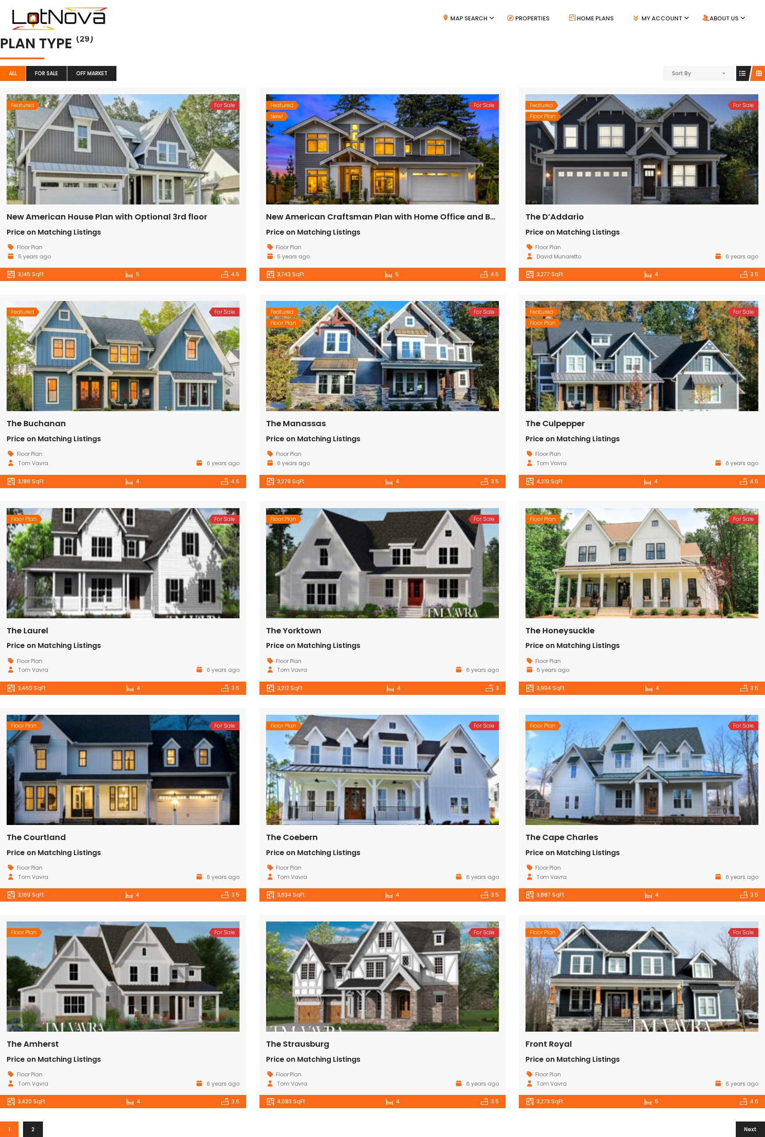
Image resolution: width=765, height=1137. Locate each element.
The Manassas (296, 423)
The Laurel (27, 630)
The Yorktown (293, 630)
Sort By (681, 73)
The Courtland (36, 837)
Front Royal (548, 1043)
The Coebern (292, 837)
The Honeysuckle (560, 630)
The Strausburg (297, 1043)
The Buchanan (36, 423)
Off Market (92, 73)
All (13, 73)
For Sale (46, 73)
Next (750, 1129)
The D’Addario (554, 216)
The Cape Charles (561, 837)
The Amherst (33, 1043)
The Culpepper (555, 423)
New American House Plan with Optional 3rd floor (107, 216)
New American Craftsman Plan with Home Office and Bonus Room (401, 216)
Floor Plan (29, 247)
